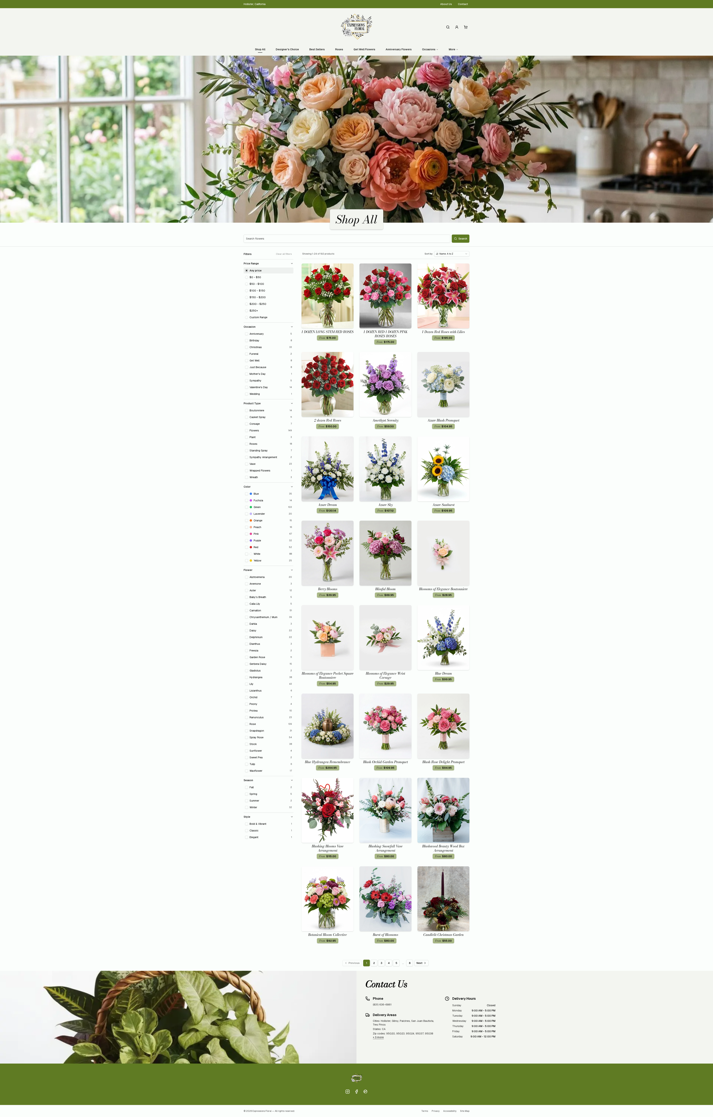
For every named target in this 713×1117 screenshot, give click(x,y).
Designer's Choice (287, 49)
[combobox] (451, 254)
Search (462, 238)
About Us (446, 4)
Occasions (428, 49)
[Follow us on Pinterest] (365, 1091)
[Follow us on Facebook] (356, 1091)
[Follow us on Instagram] (347, 1091)
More (452, 49)
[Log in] (456, 27)
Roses (339, 49)
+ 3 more (378, 1037)
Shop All (260, 49)
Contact (463, 4)
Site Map (464, 1111)
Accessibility (449, 1111)
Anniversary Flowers (399, 49)
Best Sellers (317, 49)
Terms (424, 1111)
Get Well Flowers (364, 49)
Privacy (435, 1111)
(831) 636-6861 (382, 1004)
